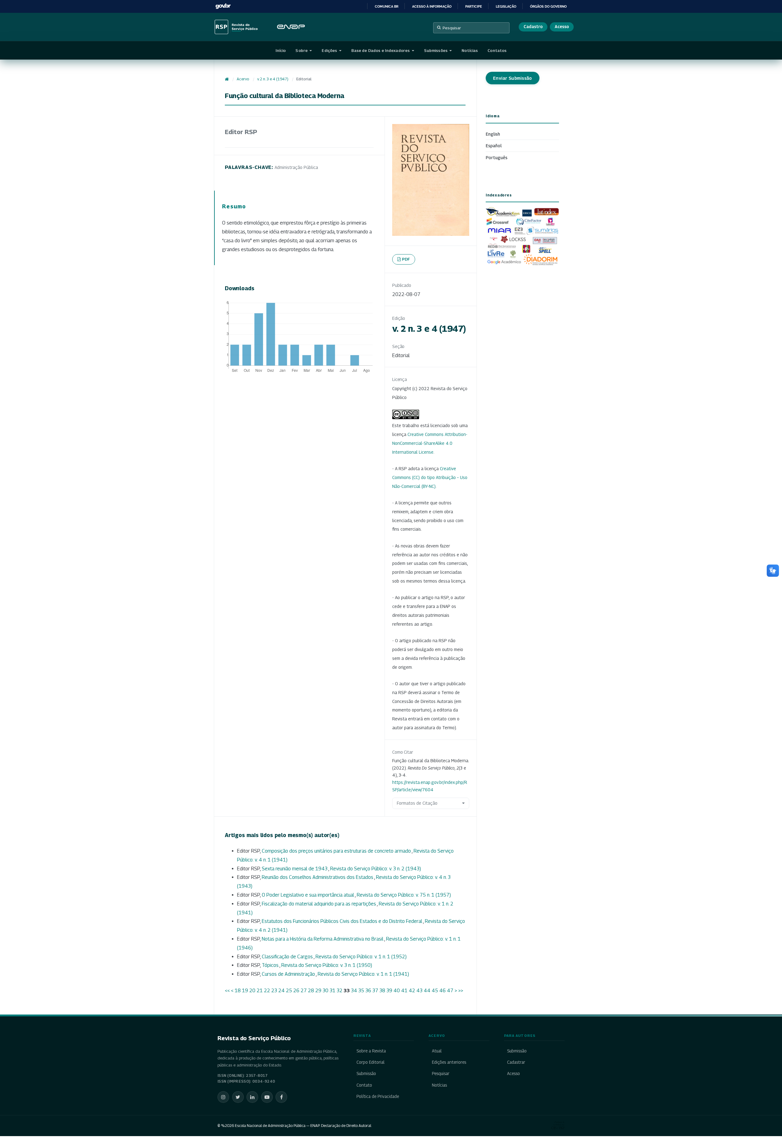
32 (339, 990)
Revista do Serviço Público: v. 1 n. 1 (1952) (361, 957)
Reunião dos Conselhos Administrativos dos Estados (318, 877)
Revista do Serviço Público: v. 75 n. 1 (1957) (404, 895)
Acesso (562, 26)
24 (281, 990)
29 (318, 990)
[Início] (227, 79)
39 (389, 990)
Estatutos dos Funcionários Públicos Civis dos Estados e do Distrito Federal (342, 921)
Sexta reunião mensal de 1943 (295, 869)
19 (245, 990)
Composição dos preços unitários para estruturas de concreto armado (337, 851)
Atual (436, 1050)
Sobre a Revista (371, 1050)
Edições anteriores (449, 1062)
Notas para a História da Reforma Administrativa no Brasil (323, 939)
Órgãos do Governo (548, 6)
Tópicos (271, 965)
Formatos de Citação (417, 803)
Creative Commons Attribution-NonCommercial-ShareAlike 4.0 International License (429, 443)
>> (460, 990)
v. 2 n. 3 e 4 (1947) (272, 79)
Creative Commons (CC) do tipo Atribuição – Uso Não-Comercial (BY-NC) (429, 477)
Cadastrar (516, 1062)
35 (361, 990)
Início (281, 50)
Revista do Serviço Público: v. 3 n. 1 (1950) (326, 965)
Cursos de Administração (289, 974)
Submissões (436, 50)
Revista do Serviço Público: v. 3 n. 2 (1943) (375, 869)
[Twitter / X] (238, 1097)
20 (252, 990)
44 (427, 990)
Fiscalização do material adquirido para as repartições (319, 904)
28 (311, 990)
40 (396, 990)
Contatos (497, 50)
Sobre (302, 50)
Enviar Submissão (512, 78)
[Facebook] (281, 1097)
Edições (330, 50)
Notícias (470, 50)
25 (289, 990)
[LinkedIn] (252, 1097)
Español (494, 145)
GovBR (223, 6)
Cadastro (533, 26)
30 (325, 990)
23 (274, 990)
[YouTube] (267, 1097)
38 (382, 990)
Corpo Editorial (370, 1062)
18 (238, 990)
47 (450, 990)
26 (296, 990)
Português (496, 157)
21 (260, 990)
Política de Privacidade (377, 1096)
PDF (406, 259)
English (493, 134)
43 (419, 990)
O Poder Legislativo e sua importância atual (308, 895)
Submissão (366, 1073)
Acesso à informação (431, 6)
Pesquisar (452, 27)
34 (354, 990)
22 (267, 990)
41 (404, 990)
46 (442, 990)
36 (368, 990)
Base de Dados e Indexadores (381, 50)
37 (375, 990)
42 (412, 990)
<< (227, 990)
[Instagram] (223, 1097)
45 (435, 990)
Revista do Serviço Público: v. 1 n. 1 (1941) (363, 974)
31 (332, 990)
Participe (473, 6)
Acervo (243, 79)
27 (304, 990)
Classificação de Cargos (288, 957)
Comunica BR (386, 6)
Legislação (506, 6)
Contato (364, 1085)
